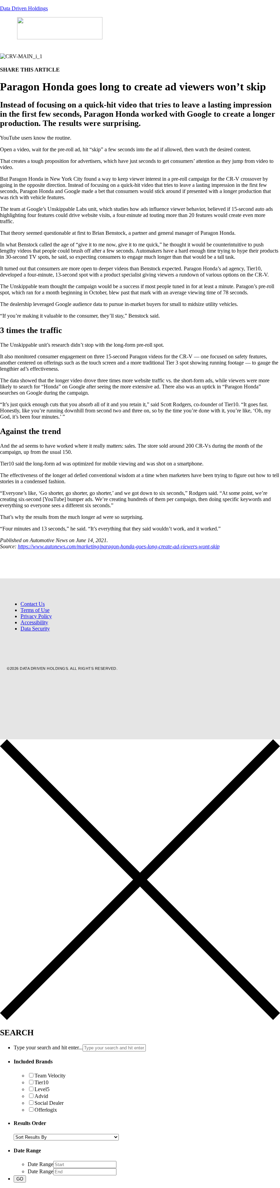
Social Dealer (49, 1103)
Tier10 (41, 1082)
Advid (41, 1096)
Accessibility (34, 622)
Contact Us (32, 604)
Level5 (42, 1089)
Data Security (35, 628)
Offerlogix (45, 1110)
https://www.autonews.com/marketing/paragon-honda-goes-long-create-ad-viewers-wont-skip (119, 546)
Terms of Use (35, 610)
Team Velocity (50, 1075)
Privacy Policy (36, 616)
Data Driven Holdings (24, 8)
